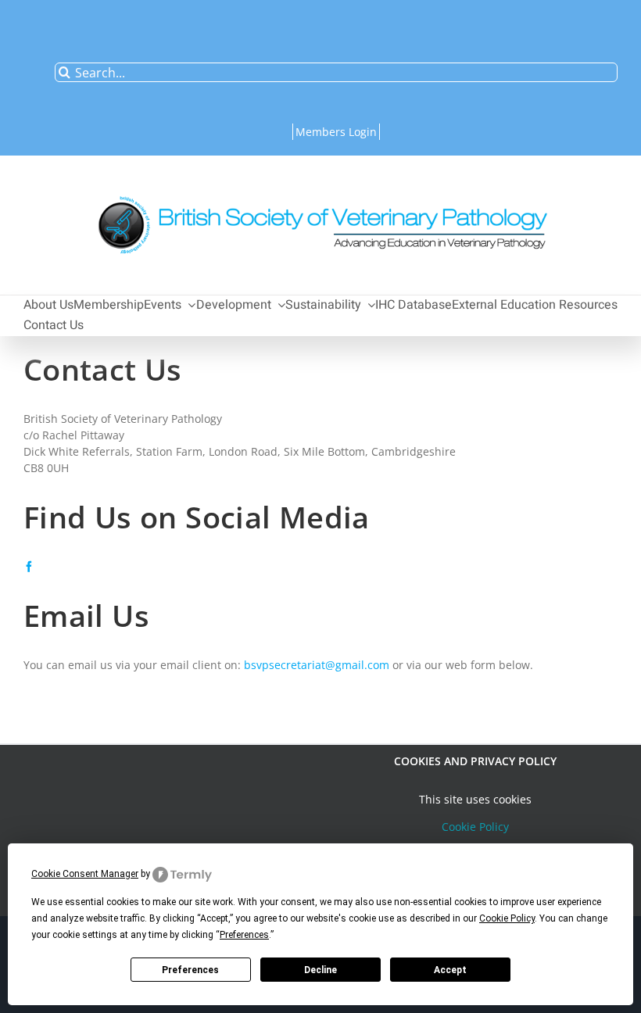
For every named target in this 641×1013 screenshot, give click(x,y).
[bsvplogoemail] (320, 188)
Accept (450, 970)
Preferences (190, 970)
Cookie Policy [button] (507, 918)
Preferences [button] (244, 934)
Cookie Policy (475, 826)
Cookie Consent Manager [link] (84, 873)
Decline (320, 970)
